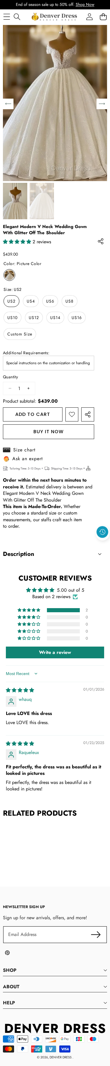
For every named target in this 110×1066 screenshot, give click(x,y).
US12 (34, 318)
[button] (103, 545)
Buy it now (48, 431)
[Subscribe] (96, 934)
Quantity (10, 377)
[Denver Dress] (55, 17)
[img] (20, 690)
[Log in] (89, 16)
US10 (12, 318)
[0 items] (103, 16)
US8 (69, 301)
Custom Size (19, 334)
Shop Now (85, 4)
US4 (31, 301)
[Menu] (6, 16)
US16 (77, 318)
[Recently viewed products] (102, 532)
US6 (50, 301)
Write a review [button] (55, 652)
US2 (11, 301)
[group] (15, 201)
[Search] (16, 16)
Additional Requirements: (26, 353)
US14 (55, 318)
